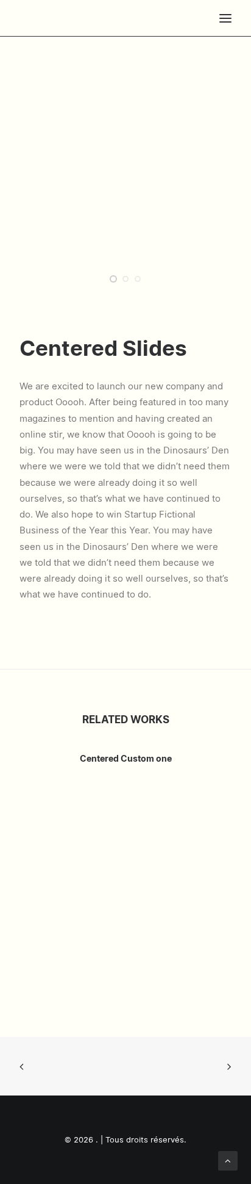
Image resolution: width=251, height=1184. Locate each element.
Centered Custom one (126, 759)
